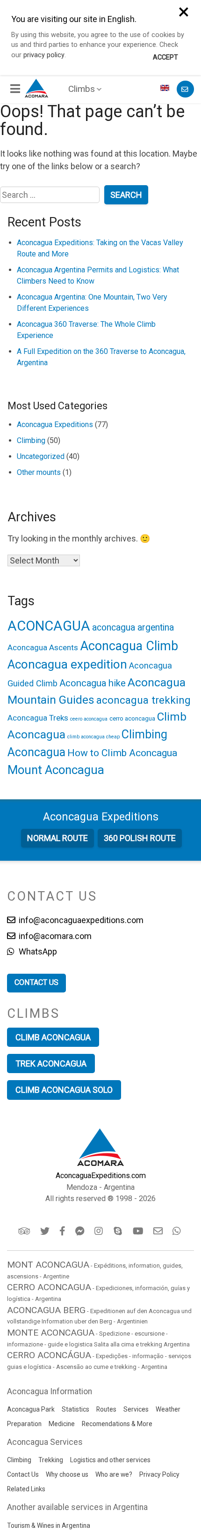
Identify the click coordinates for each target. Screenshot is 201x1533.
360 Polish (140, 838)
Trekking (50, 1460)
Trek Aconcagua (50, 1063)
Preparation (24, 1424)
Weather (168, 1409)
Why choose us (67, 1474)
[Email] (158, 1231)
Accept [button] (165, 57)
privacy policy (44, 55)
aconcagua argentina (133, 627)
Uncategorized (41, 456)
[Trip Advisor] (25, 1231)
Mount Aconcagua (55, 770)
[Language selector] (166, 89)
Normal (57, 838)
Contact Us (23, 1474)
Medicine (62, 1424)
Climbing (31, 440)
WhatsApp (37, 951)
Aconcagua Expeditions (55, 424)
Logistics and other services (110, 1460)
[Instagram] (99, 1231)
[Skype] (119, 1231)
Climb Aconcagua (53, 1037)
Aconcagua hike (92, 683)
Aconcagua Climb (129, 646)
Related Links (26, 1489)
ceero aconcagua (89, 719)
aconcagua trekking (143, 700)
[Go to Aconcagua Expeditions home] (36, 86)
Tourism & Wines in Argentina (48, 1525)
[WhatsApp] (178, 1231)
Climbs (81, 88)
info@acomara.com (54, 936)
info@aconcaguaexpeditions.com (80, 920)
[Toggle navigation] (16, 89)
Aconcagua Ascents (42, 647)
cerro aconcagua (132, 718)
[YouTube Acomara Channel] (138, 1231)
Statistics (75, 1409)
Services (136, 1409)
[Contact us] (185, 89)
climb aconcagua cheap (93, 737)
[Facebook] (63, 1231)
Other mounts (39, 472)
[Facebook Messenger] (80, 1231)
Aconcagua (100, 816)
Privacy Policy (159, 1474)
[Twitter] (45, 1231)
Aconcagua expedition (67, 664)
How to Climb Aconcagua (122, 753)
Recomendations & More (117, 1424)
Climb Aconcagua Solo (64, 1090)
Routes (106, 1409)
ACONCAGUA (48, 626)
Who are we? (113, 1474)
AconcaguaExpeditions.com (101, 1175)
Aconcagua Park (31, 1409)
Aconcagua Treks (37, 717)
